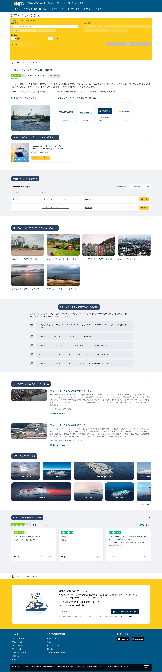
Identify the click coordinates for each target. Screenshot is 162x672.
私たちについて (53, 645)
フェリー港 (16, 649)
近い (146, 667)
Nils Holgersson (104, 477)
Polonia (119, 497)
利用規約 (50, 649)
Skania (57, 477)
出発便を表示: (122, 186)
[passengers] (143, 504)
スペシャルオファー (67, 9)
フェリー (16, 634)
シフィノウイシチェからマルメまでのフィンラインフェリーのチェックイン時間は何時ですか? (74, 363)
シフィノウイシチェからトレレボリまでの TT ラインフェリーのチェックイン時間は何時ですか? (74, 345)
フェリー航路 (17, 645)
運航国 (45, 9)
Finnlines (88, 199)
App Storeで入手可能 (123, 639)
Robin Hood (25, 477)
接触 (49, 642)
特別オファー (17, 656)
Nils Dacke (41, 497)
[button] (98, 9)
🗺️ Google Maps (57, 413)
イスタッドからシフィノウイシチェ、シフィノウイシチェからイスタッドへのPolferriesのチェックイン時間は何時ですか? (82, 326)
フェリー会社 (27, 9)
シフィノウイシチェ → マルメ (54, 199)
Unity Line (88, 208)
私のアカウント (53, 638)
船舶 (78, 9)
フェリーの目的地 (19, 638)
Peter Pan (88, 497)
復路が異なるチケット (34, 20)
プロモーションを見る (41, 158)
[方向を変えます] (80, 27)
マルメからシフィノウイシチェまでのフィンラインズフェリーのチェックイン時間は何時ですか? (75, 354)
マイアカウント (88, 9)
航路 (36, 9)
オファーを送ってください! (126, 612)
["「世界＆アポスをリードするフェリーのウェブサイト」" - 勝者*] (19, 4)
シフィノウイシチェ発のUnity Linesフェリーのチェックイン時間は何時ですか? (69, 336)
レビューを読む (54, 76)
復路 (14, 20)
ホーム (17, 9)
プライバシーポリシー (128, 616)
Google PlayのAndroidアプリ (138, 639)
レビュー (53, 9)
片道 (21, 20)
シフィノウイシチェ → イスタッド (55, 207)
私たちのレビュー (19, 652)
